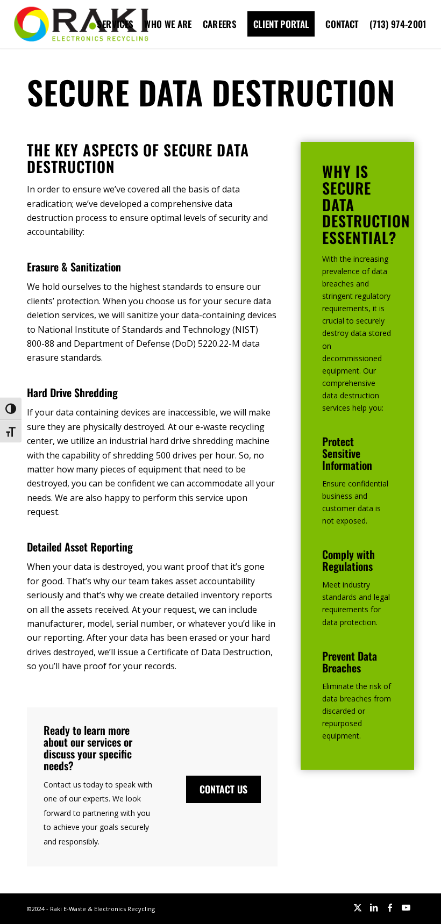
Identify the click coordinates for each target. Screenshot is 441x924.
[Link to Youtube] (406, 907)
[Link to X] (358, 907)
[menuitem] (115, 24)
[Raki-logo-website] (81, 24)
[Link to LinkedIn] (374, 907)
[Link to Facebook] (390, 907)
